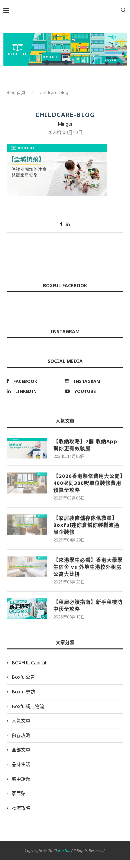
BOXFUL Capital (29, 662)
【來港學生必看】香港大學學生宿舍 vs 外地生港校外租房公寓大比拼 (88, 566)
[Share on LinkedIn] (68, 224)
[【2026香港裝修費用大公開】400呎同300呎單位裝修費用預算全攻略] (27, 482)
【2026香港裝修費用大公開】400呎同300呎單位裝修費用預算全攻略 (88, 482)
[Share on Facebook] (61, 224)
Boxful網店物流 (28, 706)
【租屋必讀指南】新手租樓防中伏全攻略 (88, 605)
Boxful (63, 850)
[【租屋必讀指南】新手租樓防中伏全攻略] (27, 608)
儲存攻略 (21, 735)
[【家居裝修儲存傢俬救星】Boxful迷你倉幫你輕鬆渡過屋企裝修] (27, 524)
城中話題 (21, 779)
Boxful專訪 (23, 691)
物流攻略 (21, 808)
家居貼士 (21, 793)
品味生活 (21, 764)
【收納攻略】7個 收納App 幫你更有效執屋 (85, 444)
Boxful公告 (23, 677)
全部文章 (21, 749)
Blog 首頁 (16, 92)
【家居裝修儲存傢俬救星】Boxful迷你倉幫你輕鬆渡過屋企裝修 (86, 524)
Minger (65, 124)
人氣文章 (21, 720)
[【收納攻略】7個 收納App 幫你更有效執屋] (27, 448)
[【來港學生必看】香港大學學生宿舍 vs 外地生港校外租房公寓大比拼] (27, 566)
